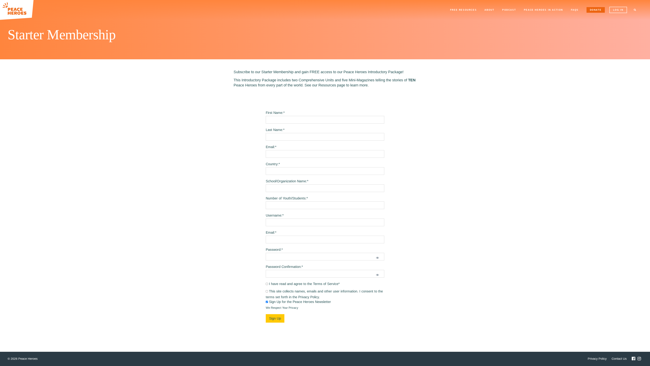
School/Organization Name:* (287, 181)
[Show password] (377, 258)
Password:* (274, 249)
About (489, 10)
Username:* (275, 215)
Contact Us (619, 358)
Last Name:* (275, 130)
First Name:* (275, 113)
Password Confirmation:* (284, 267)
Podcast (509, 10)
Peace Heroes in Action (543, 10)
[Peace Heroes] (17, 10)
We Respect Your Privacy (282, 307)
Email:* (271, 147)
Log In (618, 10)
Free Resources (463, 10)
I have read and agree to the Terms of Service (303, 284)
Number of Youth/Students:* (287, 198)
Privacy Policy (308, 297)
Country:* (273, 164)
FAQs (575, 10)
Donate (596, 10)
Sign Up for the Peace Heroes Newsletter (300, 302)
